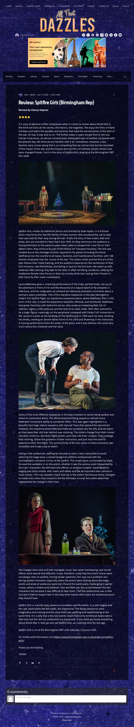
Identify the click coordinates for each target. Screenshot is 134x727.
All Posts (8, 76)
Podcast (45, 76)
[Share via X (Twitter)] (26, 663)
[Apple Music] (102, 35)
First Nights (83, 76)
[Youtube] (120, 35)
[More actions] (113, 94)
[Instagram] (83, 35)
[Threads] (97, 35)
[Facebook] (92, 35)
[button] (125, 77)
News (56, 76)
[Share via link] (39, 663)
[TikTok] (115, 35)
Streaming (97, 76)
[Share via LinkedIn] (32, 663)
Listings (33, 76)
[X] (88, 35)
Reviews (21, 76)
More (109, 76)
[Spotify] (106, 35)
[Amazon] (111, 35)
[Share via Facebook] (20, 663)
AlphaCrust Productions (73, 717)
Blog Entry (68, 76)
